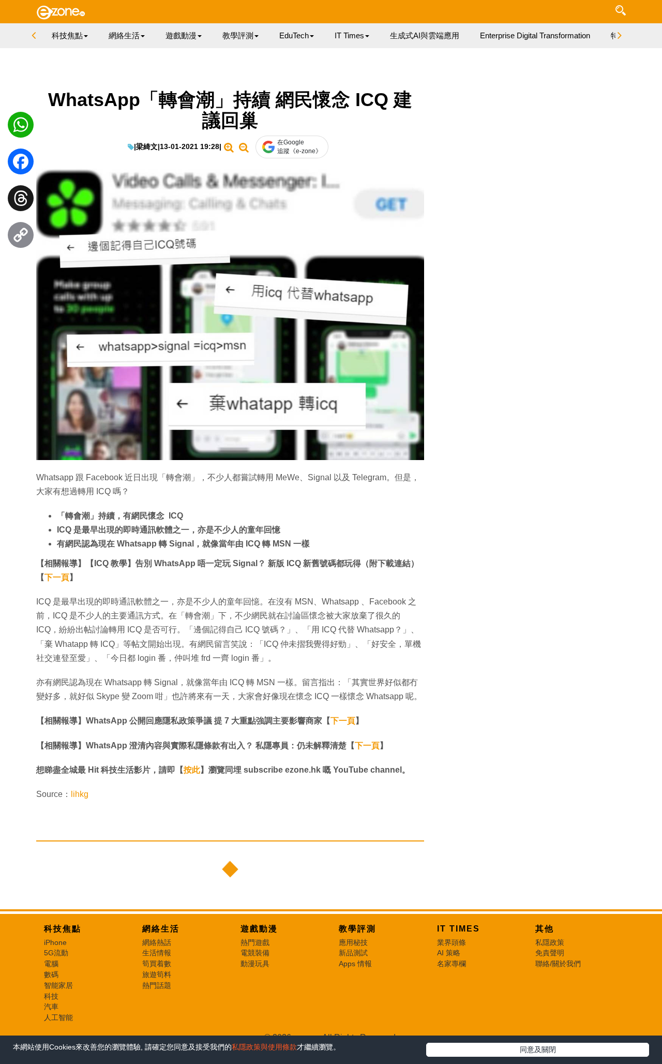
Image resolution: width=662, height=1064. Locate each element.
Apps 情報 (355, 963)
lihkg (79, 794)
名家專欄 (451, 963)
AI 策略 (448, 953)
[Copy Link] (21, 237)
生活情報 (156, 953)
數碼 (51, 974)
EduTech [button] (294, 35)
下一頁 (56, 577)
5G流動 (56, 953)
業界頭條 (451, 942)
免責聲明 (549, 953)
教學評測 (357, 928)
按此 (192, 769)
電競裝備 (254, 953)
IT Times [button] (349, 35)
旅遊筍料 (156, 974)
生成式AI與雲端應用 (424, 35)
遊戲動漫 (259, 928)
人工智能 (58, 1017)
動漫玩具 (254, 963)
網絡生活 (160, 928)
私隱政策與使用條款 (264, 1047)
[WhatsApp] (21, 127)
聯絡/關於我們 (558, 963)
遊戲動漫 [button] (181, 35)
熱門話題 (156, 985)
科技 (51, 996)
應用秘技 (353, 942)
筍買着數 (156, 963)
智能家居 (58, 985)
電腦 (51, 963)
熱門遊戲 (254, 942)
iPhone (55, 942)
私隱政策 (549, 942)
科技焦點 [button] (67, 35)
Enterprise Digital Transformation (535, 35)
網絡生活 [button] (124, 35)
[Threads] (21, 200)
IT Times (458, 928)
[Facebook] (21, 164)
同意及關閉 (538, 1049)
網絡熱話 (156, 942)
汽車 (51, 1006)
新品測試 (353, 953)
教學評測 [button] (237, 35)
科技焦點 (62, 928)
